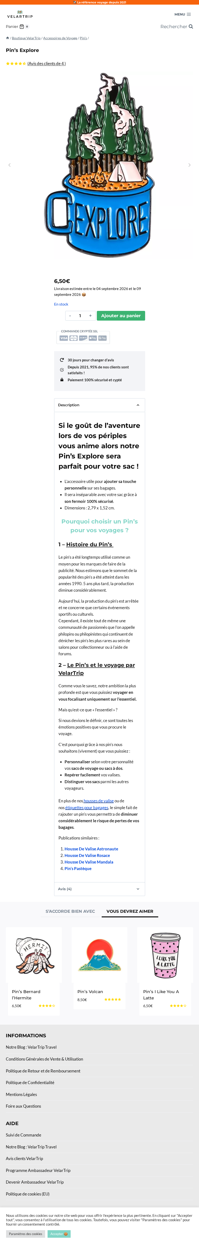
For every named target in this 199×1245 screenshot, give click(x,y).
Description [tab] (68, 405)
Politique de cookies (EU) (28, 1193)
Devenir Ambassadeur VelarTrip (35, 1182)
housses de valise (99, 800)
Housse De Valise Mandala (89, 861)
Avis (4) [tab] (65, 889)
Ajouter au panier (121, 315)
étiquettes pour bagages (86, 807)
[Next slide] (189, 165)
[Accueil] (7, 38)
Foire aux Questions (23, 1106)
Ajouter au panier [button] (97, 1008)
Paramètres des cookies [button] (25, 1234)
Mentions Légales (21, 1094)
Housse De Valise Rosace (87, 855)
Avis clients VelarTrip (24, 1158)
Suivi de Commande (23, 1134)
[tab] (70, 912)
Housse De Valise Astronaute (91, 848)
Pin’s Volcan (90, 991)
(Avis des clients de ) (46, 63)
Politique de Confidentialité (30, 1082)
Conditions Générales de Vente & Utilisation (44, 1059)
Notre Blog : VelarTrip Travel (31, 1047)
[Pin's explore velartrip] (99, 165)
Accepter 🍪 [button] (59, 1234)
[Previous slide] (10, 165)
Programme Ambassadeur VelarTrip (38, 1170)
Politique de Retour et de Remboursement (43, 1070)
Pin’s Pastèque (78, 868)
